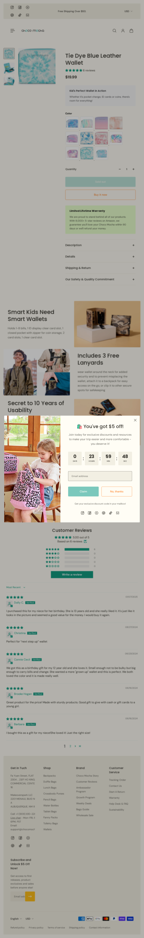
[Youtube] (96, 513)
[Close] (135, 420)
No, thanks (116, 491)
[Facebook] (89, 513)
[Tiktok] (110, 513)
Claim (83, 491)
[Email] (117, 513)
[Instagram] (82, 513)
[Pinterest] (103, 513)
